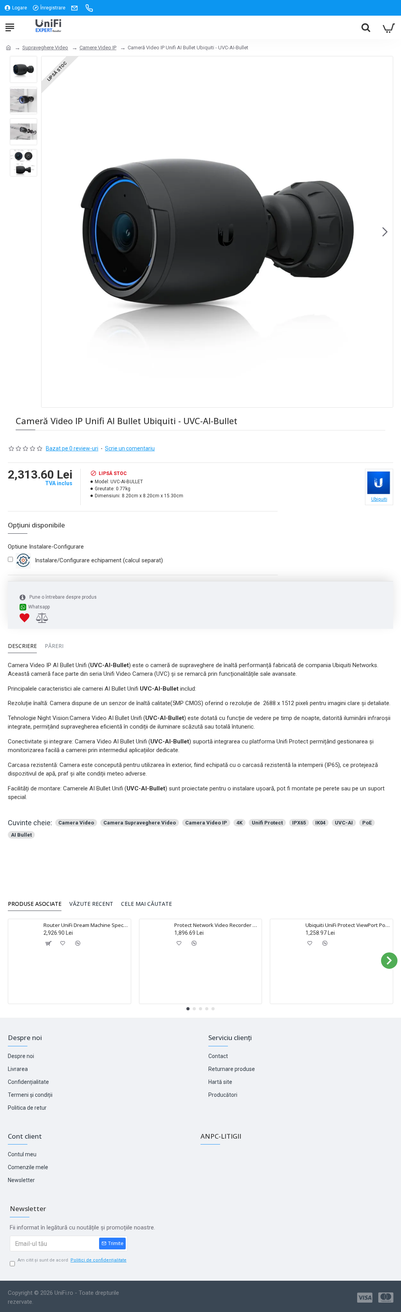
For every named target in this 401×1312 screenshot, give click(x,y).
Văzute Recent (91, 903)
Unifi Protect (267, 823)
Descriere (22, 646)
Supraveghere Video (45, 47)
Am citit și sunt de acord (72, 1260)
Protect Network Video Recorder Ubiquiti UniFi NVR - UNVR (216, 925)
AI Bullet (21, 835)
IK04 (320, 823)
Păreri (54, 646)
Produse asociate (34, 903)
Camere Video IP (97, 47)
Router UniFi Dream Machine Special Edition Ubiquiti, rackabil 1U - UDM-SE (85, 925)
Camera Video (76, 823)
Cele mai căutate (146, 903)
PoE (367, 823)
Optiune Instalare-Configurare (46, 546)
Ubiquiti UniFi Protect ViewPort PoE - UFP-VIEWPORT (347, 925)
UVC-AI (344, 823)
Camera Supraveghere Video (139, 823)
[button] (49, 231)
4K (239, 823)
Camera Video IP (206, 823)
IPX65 (299, 823)
